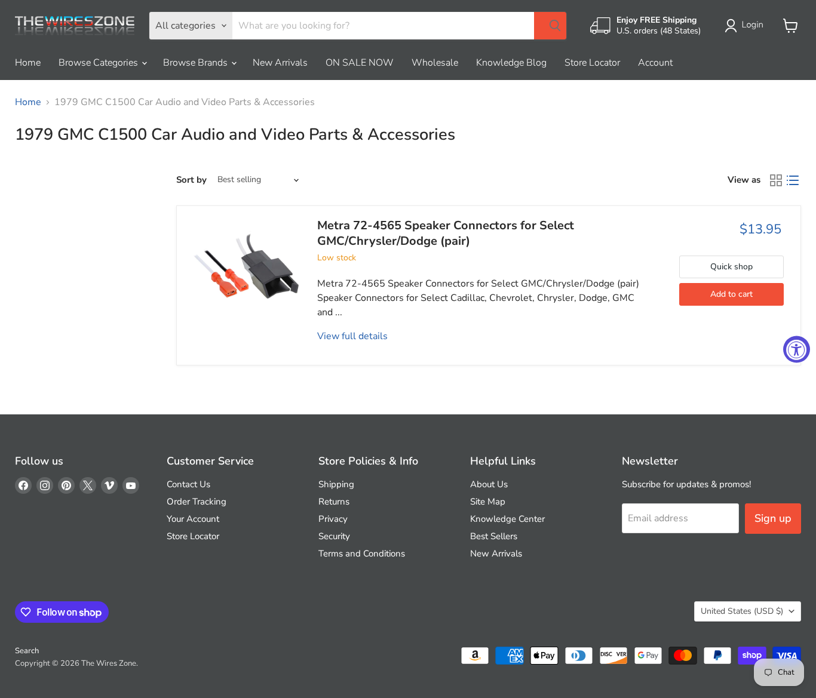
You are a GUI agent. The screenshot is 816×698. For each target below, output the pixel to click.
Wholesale (435, 62)
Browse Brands (196, 62)
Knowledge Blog (511, 62)
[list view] (792, 180)
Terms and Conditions (361, 553)
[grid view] (776, 180)
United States (742, 611)
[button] (746, 26)
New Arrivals (280, 62)
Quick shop (731, 266)
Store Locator (592, 62)
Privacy (333, 519)
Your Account (193, 519)
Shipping (336, 484)
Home (28, 62)
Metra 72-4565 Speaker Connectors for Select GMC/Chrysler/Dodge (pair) (445, 233)
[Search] (550, 25)
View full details (352, 336)
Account (655, 62)
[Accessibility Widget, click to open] (796, 349)
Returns (333, 502)
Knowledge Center (507, 519)
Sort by (191, 180)
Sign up (773, 518)
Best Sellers (493, 536)
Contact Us (188, 484)
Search (27, 650)
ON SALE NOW (360, 62)
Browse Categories (99, 62)
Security (334, 536)
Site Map (487, 502)
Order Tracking (196, 502)
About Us (489, 484)
